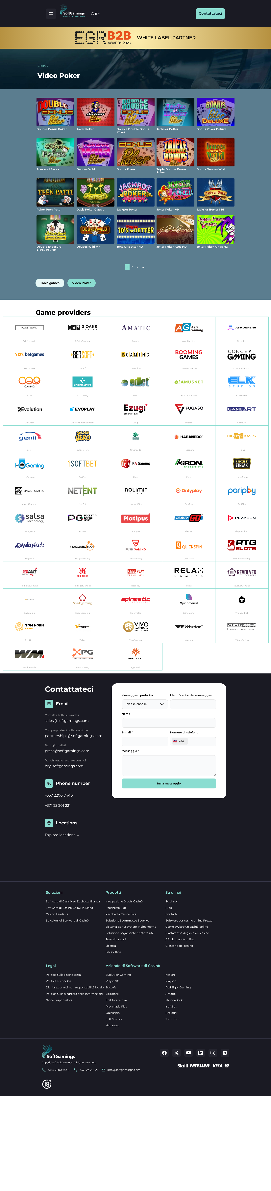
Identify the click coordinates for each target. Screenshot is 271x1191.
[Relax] (188, 575)
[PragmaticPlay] (82, 547)
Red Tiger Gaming (178, 987)
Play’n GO (112, 981)
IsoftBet (171, 1006)
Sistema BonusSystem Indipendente (131, 926)
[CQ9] (29, 384)
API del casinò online (179, 939)
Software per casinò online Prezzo (188, 920)
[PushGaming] (135, 547)
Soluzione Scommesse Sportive (127, 920)
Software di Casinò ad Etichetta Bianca (73, 901)
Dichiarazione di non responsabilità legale (75, 987)
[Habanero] (188, 439)
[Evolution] (29, 412)
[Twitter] (176, 1053)
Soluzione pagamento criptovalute (130, 933)
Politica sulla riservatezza (63, 975)
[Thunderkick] (242, 602)
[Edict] (135, 384)
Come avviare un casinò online (186, 926)
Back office (113, 952)
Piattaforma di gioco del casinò (187, 933)
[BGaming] (135, 357)
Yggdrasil (112, 994)
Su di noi (171, 901)
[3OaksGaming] (82, 330)
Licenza (111, 946)
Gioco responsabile (59, 1000)
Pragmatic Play (116, 1006)
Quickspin (113, 1013)
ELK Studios (114, 1019)
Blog (168, 908)
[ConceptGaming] (242, 357)
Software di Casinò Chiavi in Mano (69, 908)
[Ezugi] (135, 412)
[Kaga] (135, 466)
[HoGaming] (29, 466)
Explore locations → (62, 835)
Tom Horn (172, 1019)
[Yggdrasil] (135, 656)
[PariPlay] (242, 493)
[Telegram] (225, 1053)
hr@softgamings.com (64, 766)
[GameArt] (242, 412)
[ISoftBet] (82, 466)
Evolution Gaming (118, 975)
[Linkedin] (200, 1053)
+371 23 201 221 (57, 805)
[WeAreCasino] (242, 629)
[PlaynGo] (188, 520)
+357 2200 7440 (59, 795)
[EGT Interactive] (188, 384)
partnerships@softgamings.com (73, 736)
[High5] (242, 439)
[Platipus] (135, 520)
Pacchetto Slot (116, 908)
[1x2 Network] (29, 330)
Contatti (171, 914)
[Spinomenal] (188, 602)
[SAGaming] (29, 602)
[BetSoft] (82, 357)
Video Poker (81, 283)
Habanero (112, 1025)
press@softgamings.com (67, 751)
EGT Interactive (116, 1000)
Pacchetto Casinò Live (121, 914)
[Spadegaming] (82, 602)
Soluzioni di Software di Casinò (67, 920)
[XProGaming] (82, 656)
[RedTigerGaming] (82, 575)
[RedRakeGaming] (29, 575)
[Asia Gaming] (188, 330)
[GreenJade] (135, 439)
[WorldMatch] (29, 656)
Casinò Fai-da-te (57, 914)
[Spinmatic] (135, 602)
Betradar (171, 1013)
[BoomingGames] (188, 357)
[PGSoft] (82, 520)
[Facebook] (164, 1053)
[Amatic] (135, 330)
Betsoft (111, 987)
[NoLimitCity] (135, 493)
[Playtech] (29, 547)
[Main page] (74, 10)
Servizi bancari (116, 939)
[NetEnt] (82, 493)
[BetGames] (29, 357)
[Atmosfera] (242, 330)
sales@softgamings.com (67, 721)
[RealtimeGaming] (242, 547)
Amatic (170, 994)
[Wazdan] (188, 629)
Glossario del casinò (179, 946)
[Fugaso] (188, 412)
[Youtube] (188, 1053)
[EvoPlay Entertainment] (82, 412)
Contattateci (210, 13)
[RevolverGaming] (242, 575)
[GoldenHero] (82, 439)
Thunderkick (174, 1000)
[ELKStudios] (242, 384)
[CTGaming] (82, 384)
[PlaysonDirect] (242, 520)
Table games (50, 283)
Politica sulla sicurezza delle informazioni (74, 994)
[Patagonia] (29, 520)
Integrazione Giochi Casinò (124, 901)
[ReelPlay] (135, 575)
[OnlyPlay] (188, 493)
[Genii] (29, 439)
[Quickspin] (188, 547)
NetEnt (170, 975)
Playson (170, 981)
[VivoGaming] (135, 629)
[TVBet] (82, 629)
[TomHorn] (29, 629)
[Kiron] (188, 466)
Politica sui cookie (58, 981)
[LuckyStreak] (242, 466)
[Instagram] (213, 1053)
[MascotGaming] (29, 493)
